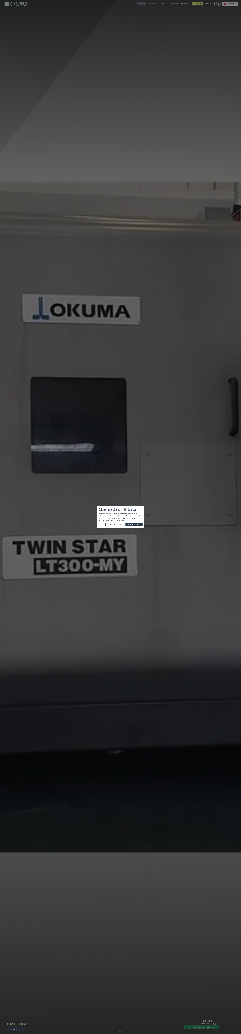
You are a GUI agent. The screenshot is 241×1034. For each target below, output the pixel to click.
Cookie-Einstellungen (115, 525)
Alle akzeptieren (134, 525)
